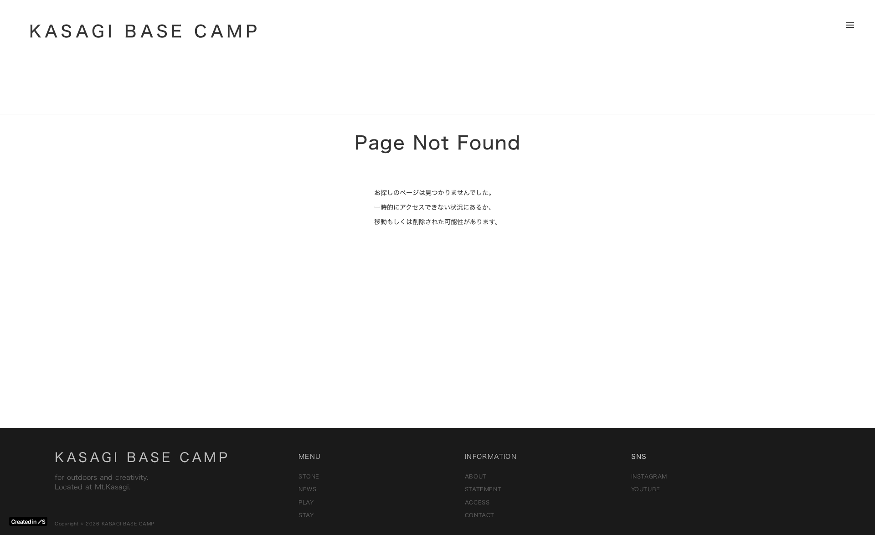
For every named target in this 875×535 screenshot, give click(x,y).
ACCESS (477, 502)
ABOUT (476, 476)
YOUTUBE (645, 489)
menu (849, 25)
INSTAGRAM (649, 476)
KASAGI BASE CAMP (142, 457)
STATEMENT (483, 489)
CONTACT (479, 515)
